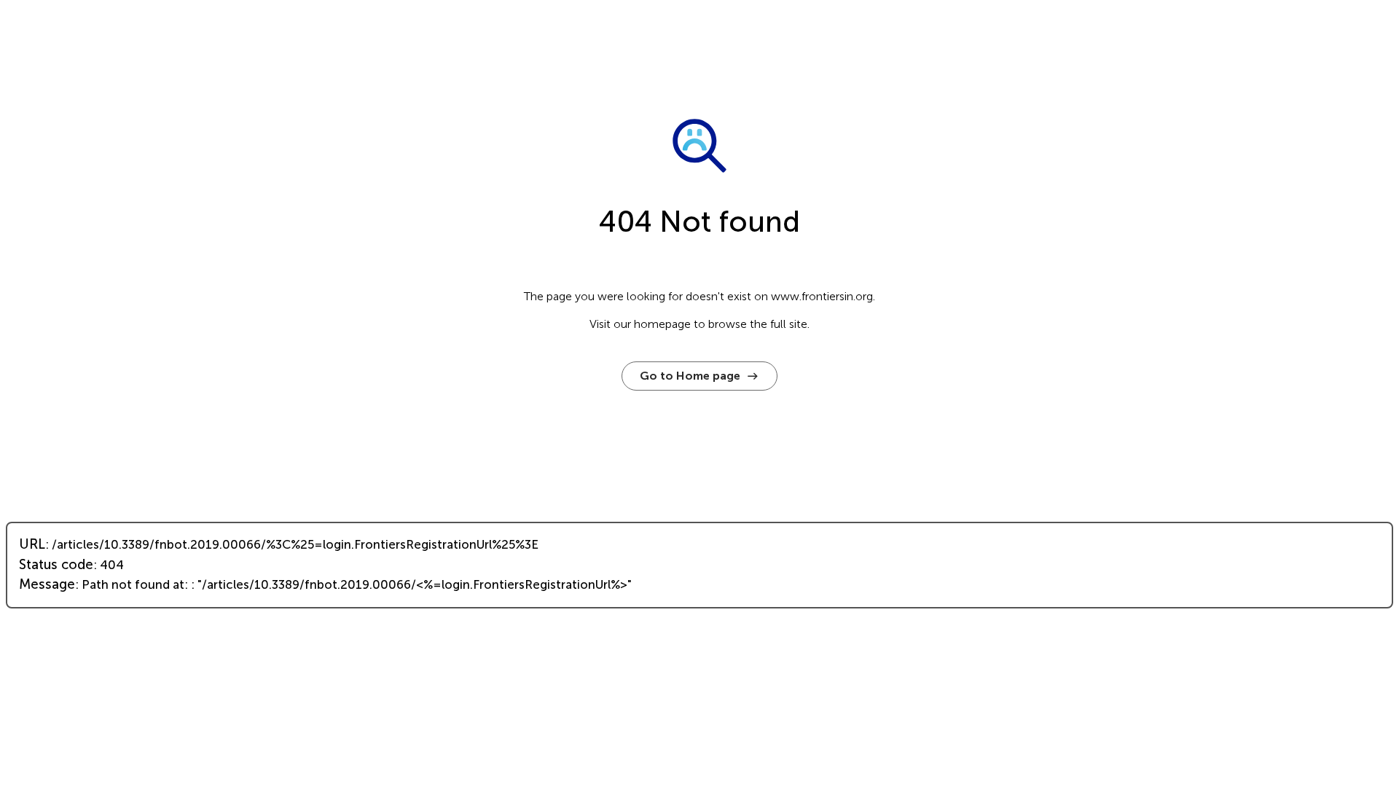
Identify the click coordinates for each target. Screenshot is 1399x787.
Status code (56, 565)
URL (32, 544)
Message (47, 584)
